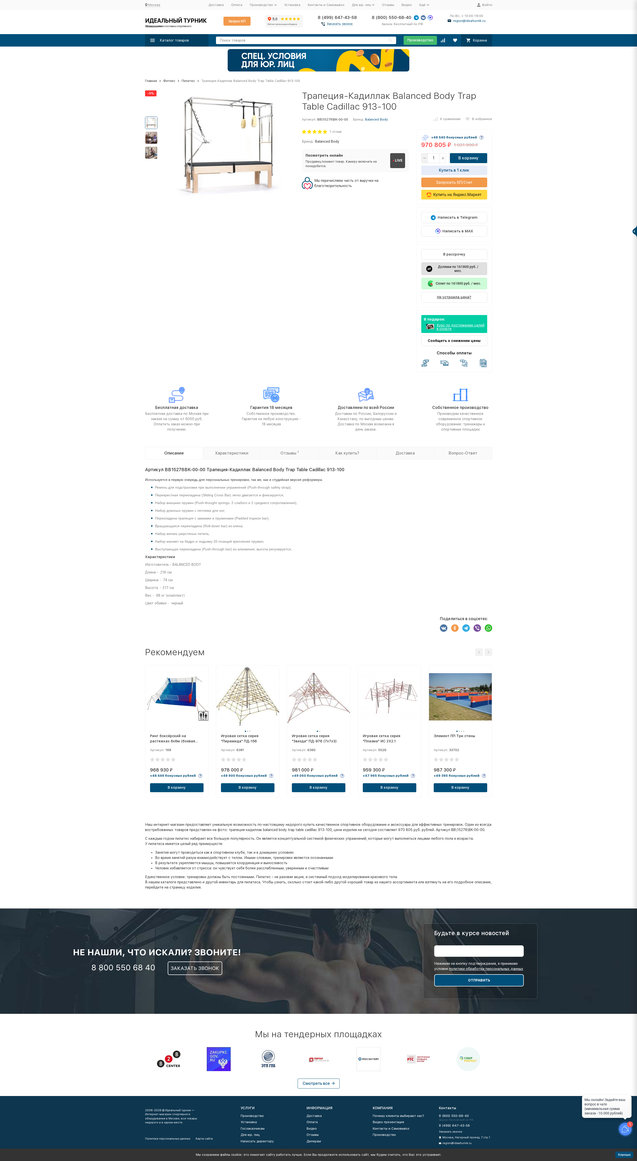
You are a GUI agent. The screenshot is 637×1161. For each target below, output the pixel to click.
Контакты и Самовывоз (326, 5)
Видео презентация (388, 1122)
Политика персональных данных (167, 1138)
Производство (420, 40)
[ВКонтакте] (443, 628)
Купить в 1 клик (454, 170)
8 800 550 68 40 (123, 967)
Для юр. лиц (250, 1135)
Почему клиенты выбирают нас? (398, 1116)
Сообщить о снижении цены (454, 341)
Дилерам (314, 1141)
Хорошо (624, 1155)
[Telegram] (466, 628)
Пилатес (188, 81)
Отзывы (388, 5)
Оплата (236, 5)
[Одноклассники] (455, 628)
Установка (292, 5)
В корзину (468, 158)
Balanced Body (376, 119)
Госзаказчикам (253, 1128)
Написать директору (257, 1141)
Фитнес (169, 81)
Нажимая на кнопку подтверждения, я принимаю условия (478, 966)
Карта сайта (204, 1138)
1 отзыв (336, 131)
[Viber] (477, 628)
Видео (407, 5)
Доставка (216, 5)
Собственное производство (460, 407)
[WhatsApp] (488, 628)
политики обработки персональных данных (486, 969)
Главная (151, 81)
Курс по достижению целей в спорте (460, 327)
